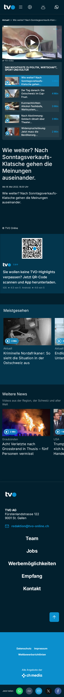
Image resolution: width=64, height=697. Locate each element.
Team (32, 538)
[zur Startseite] (9, 7)
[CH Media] (32, 675)
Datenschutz (24, 648)
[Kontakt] (56, 7)
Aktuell (5, 20)
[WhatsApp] (19, 691)
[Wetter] (43, 7)
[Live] (29, 7)
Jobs (32, 551)
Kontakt (32, 588)
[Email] (38, 691)
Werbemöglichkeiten (32, 563)
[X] (48, 691)
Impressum (40, 648)
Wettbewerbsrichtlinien (32, 654)
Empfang (32, 576)
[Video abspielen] (32, 42)
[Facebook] (58, 691)
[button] (29, 691)
